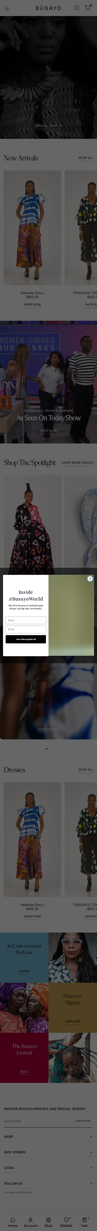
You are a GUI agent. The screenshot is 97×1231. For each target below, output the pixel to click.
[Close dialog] (90, 578)
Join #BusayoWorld (26, 639)
